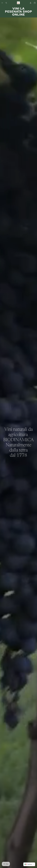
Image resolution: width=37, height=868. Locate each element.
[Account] (30, 3)
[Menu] (2, 3)
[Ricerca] (6, 3)
